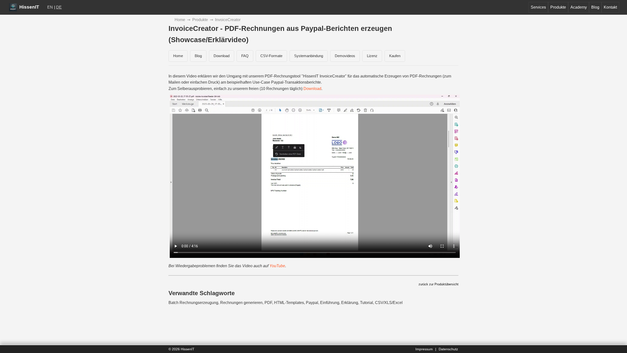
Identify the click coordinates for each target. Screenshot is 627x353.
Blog (595, 7)
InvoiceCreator (228, 20)
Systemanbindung (308, 56)
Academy (578, 7)
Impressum (424, 349)
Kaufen (394, 56)
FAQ (245, 56)
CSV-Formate (271, 56)
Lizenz (372, 56)
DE (59, 7)
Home (180, 20)
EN (50, 7)
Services (538, 7)
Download (221, 56)
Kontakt (610, 7)
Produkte (558, 7)
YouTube (277, 266)
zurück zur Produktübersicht (438, 284)
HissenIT (28, 7)
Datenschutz (448, 349)
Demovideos (345, 56)
